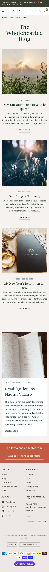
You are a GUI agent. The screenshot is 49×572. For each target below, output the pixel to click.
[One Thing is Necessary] (24, 163)
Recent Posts (15, 17)
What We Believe (9, 486)
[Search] (40, 11)
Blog (4, 490)
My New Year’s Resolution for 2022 (24, 285)
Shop (4, 478)
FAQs (27, 478)
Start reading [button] (11, 431)
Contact (29, 474)
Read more (24, 130)
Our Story (6, 482)
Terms (28, 482)
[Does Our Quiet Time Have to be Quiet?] (24, 71)
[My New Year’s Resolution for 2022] (24, 250)
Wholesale (30, 490)
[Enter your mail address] (44, 521)
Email (27, 517)
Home (4, 17)
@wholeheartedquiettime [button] (24, 456)
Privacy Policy (31, 486)
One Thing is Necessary (24, 196)
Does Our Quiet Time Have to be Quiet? (24, 107)
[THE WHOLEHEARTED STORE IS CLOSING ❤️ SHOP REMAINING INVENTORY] (24, 3)
